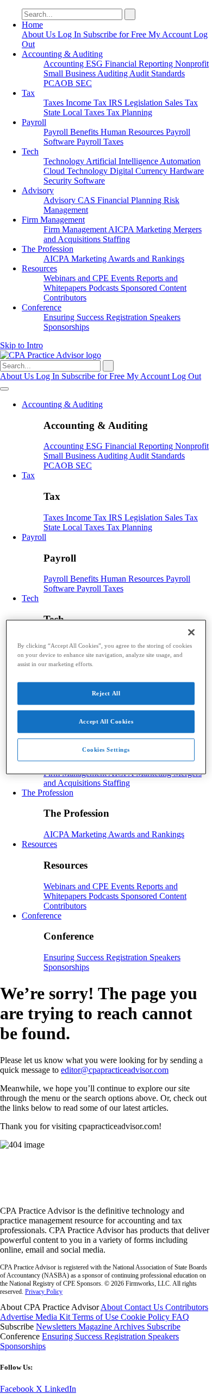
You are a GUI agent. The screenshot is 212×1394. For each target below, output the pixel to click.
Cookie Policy (146, 1316)
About (112, 1307)
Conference (41, 307)
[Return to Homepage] (106, 1192)
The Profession (47, 248)
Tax (28, 92)
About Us (40, 34)
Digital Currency (140, 170)
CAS (87, 200)
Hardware (187, 170)
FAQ (180, 1316)
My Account (171, 34)
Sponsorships (66, 326)
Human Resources (133, 131)
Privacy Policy (44, 1291)
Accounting (64, 63)
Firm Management (53, 219)
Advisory (38, 190)
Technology (64, 161)
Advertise (17, 1316)
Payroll (34, 122)
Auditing (113, 73)
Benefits (85, 131)
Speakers (164, 317)
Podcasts (105, 287)
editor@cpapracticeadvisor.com (115, 1069)
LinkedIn (60, 1388)
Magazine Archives (112, 1326)
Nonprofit (192, 63)
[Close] (191, 632)
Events (123, 278)
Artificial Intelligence (123, 161)
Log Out (186, 376)
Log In (70, 34)
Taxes (54, 102)
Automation (180, 161)
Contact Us (144, 1307)
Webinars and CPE (77, 278)
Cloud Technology (76, 170)
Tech (30, 151)
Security (58, 180)
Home (32, 24)
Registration (127, 317)
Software (89, 180)
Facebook (18, 1388)
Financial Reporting (140, 63)
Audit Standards (157, 73)
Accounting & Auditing (62, 53)
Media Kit (53, 1316)
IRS (116, 102)
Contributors (64, 297)
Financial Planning (130, 200)
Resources (39, 268)
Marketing (154, 229)
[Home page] (50, 355)
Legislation (144, 102)
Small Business (70, 73)
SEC (84, 83)
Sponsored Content (153, 287)
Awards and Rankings (146, 258)
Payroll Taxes (100, 141)
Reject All (106, 693)
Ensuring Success (74, 317)
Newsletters (57, 1326)
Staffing (116, 239)
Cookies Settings (106, 749)
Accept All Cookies (106, 721)
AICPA (122, 229)
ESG (95, 63)
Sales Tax (181, 102)
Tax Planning (129, 112)
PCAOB (59, 83)
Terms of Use (96, 1316)
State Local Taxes (75, 112)
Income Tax (87, 102)
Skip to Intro (21, 345)
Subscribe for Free (115, 34)
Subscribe (163, 1326)
